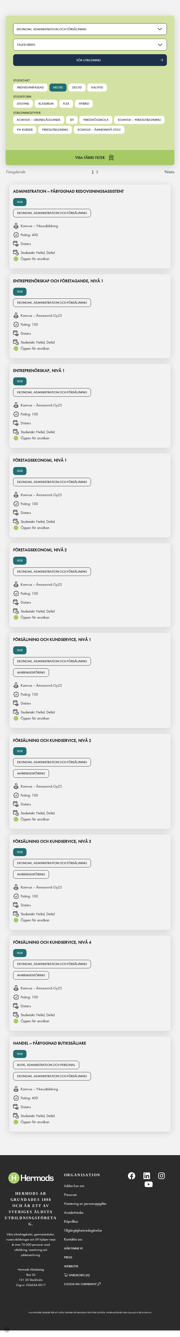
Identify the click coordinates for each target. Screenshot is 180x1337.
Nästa (169, 171)
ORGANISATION (82, 1175)
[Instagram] (161, 1176)
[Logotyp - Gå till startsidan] (30, 1178)
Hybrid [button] (84, 104)
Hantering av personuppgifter (85, 1203)
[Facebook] (131, 1176)
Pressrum (70, 1194)
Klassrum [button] (46, 104)
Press (68, 1257)
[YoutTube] (148, 1184)
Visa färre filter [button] (90, 157)
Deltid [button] (77, 87)
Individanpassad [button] (30, 87)
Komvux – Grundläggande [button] (38, 120)
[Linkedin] (146, 1176)
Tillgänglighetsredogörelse (83, 1230)
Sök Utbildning (88, 60)
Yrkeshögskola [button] (96, 120)
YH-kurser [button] (25, 130)
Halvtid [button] (97, 87)
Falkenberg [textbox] (26, 45)
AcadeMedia (73, 1212)
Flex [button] (66, 104)
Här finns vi (73, 1248)
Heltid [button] (58, 87)
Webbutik (71, 1266)
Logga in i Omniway (81, 1284)
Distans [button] (23, 104)
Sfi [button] (72, 120)
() (79, 1275)
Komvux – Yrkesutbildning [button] (139, 120)
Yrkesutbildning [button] (55, 130)
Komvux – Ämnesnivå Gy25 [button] (99, 130)
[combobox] (90, 44)
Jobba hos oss (74, 1186)
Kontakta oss (73, 1239)
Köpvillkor (71, 1221)
